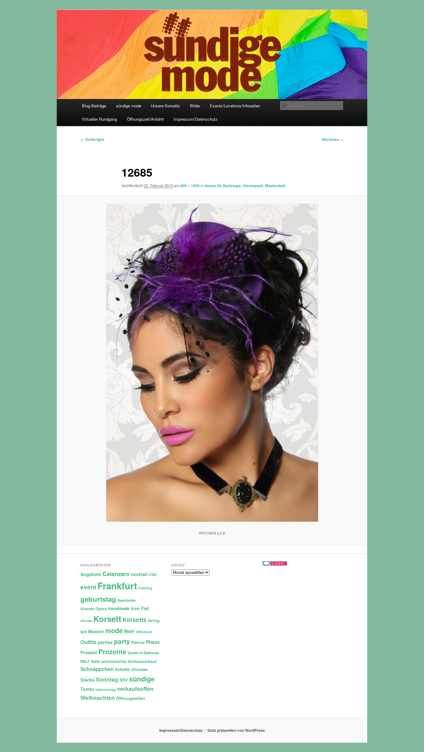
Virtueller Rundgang (99, 119)
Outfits (88, 642)
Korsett (107, 618)
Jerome (86, 620)
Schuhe (122, 669)
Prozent (88, 652)
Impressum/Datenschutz (196, 119)
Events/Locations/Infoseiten (235, 106)
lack (83, 631)
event (88, 587)
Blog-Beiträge (94, 106)
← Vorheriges (92, 139)
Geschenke (126, 600)
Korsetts (135, 619)
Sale (95, 661)
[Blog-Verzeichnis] (274, 564)
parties (105, 642)
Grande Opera (93, 608)
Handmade (119, 608)
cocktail (139, 574)
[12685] (212, 363)
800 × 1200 (190, 185)
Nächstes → (333, 139)
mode (114, 630)
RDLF (85, 661)
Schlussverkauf (142, 661)
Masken (96, 631)
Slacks (87, 680)
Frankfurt (117, 585)
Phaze (153, 642)
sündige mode (128, 106)
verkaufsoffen (135, 688)
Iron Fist (140, 608)
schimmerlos (113, 661)
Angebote (90, 574)
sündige (142, 679)
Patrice (138, 642)
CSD (153, 574)
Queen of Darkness (143, 652)
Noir (129, 631)
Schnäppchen (97, 669)
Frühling (145, 588)
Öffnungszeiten (130, 698)
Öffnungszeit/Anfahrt (145, 119)
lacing (154, 620)
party (122, 641)
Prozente (112, 651)
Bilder (195, 106)
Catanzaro (115, 574)
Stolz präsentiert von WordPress (236, 730)
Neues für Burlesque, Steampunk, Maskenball (245, 185)
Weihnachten (97, 697)
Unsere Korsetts (165, 106)
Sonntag (107, 679)
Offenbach (144, 631)
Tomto (87, 689)
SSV (124, 680)
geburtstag (98, 599)
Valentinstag (105, 689)
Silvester (139, 669)
